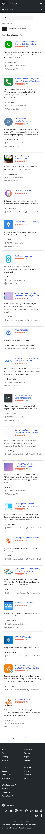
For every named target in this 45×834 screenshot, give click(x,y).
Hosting (5, 757)
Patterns (27, 760)
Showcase (28, 749)
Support (5, 771)
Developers (6, 775)
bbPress (6, 792)
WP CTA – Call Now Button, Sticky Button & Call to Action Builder (27, 359)
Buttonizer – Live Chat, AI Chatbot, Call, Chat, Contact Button (27, 666)
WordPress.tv (8, 778)
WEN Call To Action (23, 637)
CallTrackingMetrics (23, 256)
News (4, 753)
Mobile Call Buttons (23, 190)
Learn (4, 767)
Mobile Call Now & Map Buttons (22, 157)
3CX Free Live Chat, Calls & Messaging (24, 396)
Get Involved (29, 767)
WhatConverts (21, 330)
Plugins (26, 757)
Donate (27, 775)
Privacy (5, 760)
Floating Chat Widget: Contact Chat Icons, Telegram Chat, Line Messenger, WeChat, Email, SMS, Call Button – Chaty (27, 465)
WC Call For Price (22, 699)
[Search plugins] (30, 18)
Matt (5, 789)
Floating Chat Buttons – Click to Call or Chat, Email (26, 505)
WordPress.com (9, 785)
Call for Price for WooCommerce (23, 120)
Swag (27, 778)
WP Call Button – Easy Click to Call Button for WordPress (27, 80)
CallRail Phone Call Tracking (27, 221)
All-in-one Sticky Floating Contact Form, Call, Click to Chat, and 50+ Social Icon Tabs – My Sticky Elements (27, 294)
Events (26, 771)
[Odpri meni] (41, 3)
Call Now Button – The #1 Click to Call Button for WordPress (26, 42)
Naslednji (30, 738)
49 (25, 738)
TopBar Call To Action (24, 603)
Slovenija (10, 805)
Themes (27, 753)
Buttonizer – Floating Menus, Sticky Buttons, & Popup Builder (27, 570)
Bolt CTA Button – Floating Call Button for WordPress (26, 431)
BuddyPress (8, 796)
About (4, 749)
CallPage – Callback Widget (27, 538)
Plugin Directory (7, 9)
